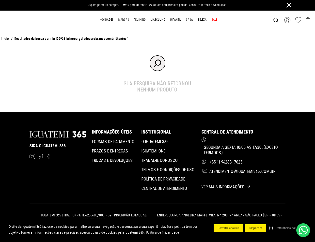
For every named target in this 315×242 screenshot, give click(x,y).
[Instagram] (32, 157)
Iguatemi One (154, 151)
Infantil (175, 19)
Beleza (202, 19)
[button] (286, 228)
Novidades (106, 19)
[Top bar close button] (289, 5)
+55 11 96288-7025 (226, 162)
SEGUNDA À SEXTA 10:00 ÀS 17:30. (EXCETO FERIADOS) (241, 150)
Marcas (123, 19)
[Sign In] (288, 20)
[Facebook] (48, 157)
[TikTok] (41, 157)
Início (5, 39)
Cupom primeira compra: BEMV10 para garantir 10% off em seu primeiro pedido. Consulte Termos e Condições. (157, 5)
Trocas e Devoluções (112, 161)
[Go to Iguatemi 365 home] (24, 20)
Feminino (140, 19)
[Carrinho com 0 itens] (308, 20)
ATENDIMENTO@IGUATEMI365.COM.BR (242, 172)
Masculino (158, 19)
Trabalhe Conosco (160, 161)
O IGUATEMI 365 (155, 142)
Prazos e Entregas (110, 151)
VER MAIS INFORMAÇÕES (223, 187)
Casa (189, 19)
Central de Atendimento (164, 189)
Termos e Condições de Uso (168, 170)
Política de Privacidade (162, 233)
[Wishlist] (298, 20)
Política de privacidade (163, 179)
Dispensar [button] (256, 228)
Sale (215, 19)
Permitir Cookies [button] (228, 228)
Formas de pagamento (113, 142)
